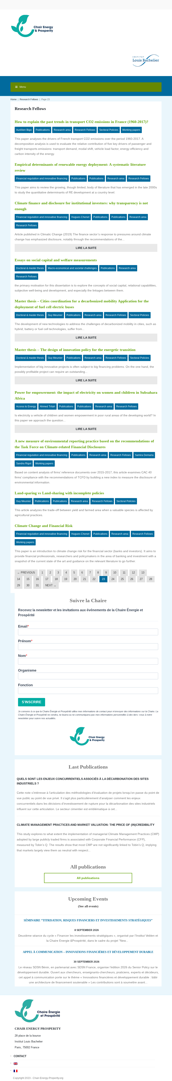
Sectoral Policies (108, 129)
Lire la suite (86, 248)
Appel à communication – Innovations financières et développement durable (88, 952)
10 (114, 572)
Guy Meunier (55, 315)
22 (94, 579)
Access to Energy (26, 406)
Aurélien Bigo (24, 129)
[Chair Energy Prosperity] (33, 25)
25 (122, 579)
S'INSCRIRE (31, 702)
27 (141, 579)
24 (112, 579)
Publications (43, 129)
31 (37, 585)
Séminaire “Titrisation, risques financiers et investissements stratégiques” (88, 920)
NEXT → (50, 585)
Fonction (25, 685)
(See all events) (88, 906)
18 (56, 579)
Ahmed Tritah (47, 406)
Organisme (27, 670)
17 (46, 579)
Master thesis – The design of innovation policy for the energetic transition (75, 350)
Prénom (24, 641)
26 (131, 579)
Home (13, 99)
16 (37, 579)
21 (84, 579)
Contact (20, 1056)
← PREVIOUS (26, 572)
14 (18, 579)
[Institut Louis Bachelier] (146, 57)
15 (27, 579)
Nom (22, 656)
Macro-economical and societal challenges (72, 268)
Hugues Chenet (80, 217)
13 (142, 572)
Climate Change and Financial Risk (44, 526)
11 (124, 572)
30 (27, 585)
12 (133, 572)
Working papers (131, 129)
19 (65, 579)
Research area (62, 129)
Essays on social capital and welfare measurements (56, 260)
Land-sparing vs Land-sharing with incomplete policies (59, 493)
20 (75, 579)
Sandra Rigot (23, 463)
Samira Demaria (144, 455)
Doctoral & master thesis (30, 268)
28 (150, 579)
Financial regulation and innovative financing (41, 178)
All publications (88, 878)
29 (18, 585)
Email (22, 626)
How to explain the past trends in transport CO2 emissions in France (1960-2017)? (81, 122)
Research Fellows (29, 99)
